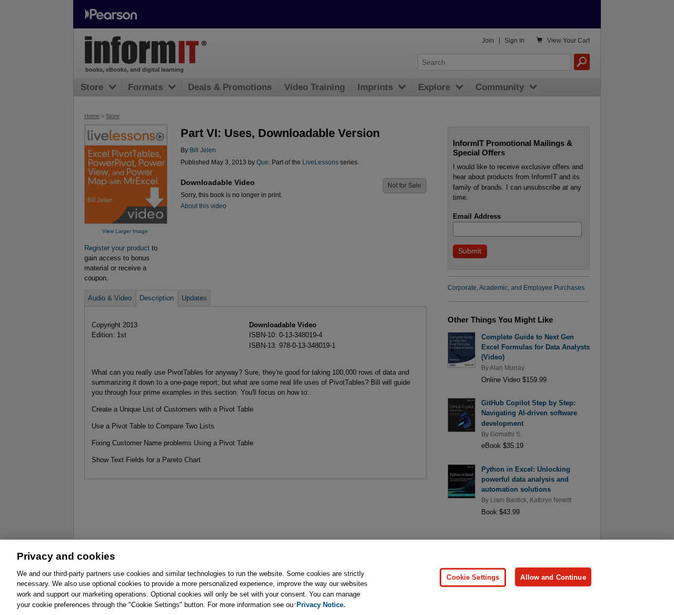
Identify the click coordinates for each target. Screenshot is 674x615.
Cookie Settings (473, 577)
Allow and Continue (553, 577)
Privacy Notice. (320, 604)
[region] (337, 577)
